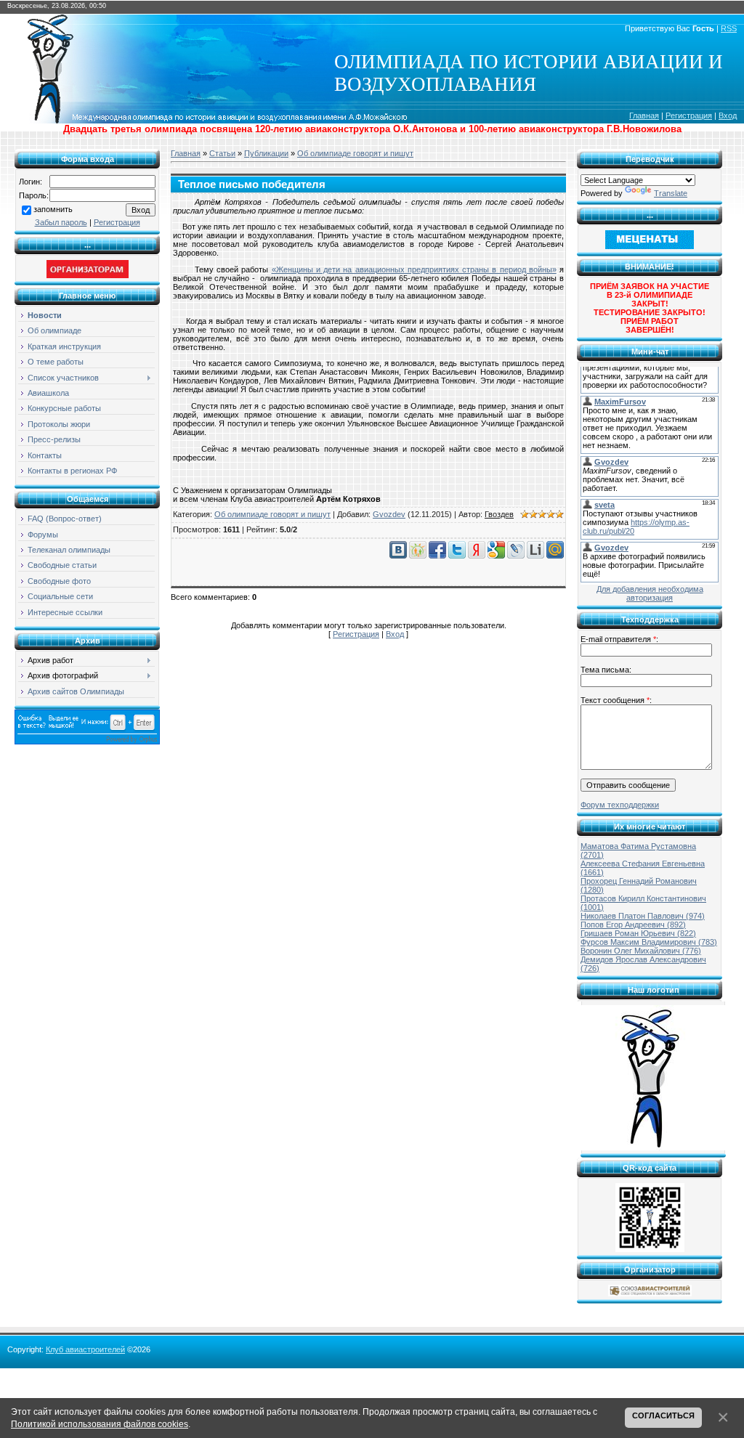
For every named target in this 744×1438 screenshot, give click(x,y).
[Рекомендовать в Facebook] (437, 555)
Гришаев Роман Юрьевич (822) (638, 933)
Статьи (222, 153)
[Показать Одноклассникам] (417, 555)
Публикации (266, 153)
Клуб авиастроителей (85, 1349)
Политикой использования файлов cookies (99, 1424)
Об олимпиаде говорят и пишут (355, 153)
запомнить (53, 209)
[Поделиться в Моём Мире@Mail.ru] (555, 555)
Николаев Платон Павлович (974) (643, 915)
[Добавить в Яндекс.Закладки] (476, 555)
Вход (728, 115)
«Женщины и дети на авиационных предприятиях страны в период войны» (414, 269)
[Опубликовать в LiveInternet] (535, 555)
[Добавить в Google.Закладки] (496, 555)
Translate (670, 193)
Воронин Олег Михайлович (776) (641, 950)
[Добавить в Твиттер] (457, 555)
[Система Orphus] (87, 741)
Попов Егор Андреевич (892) (633, 924)
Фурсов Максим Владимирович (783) (649, 942)
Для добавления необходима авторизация (650, 593)
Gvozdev (389, 514)
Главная (644, 115)
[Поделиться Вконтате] (398, 555)
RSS (729, 28)
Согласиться (663, 1415)
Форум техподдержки (620, 804)
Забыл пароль (61, 222)
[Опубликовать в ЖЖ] (516, 555)
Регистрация (689, 115)
